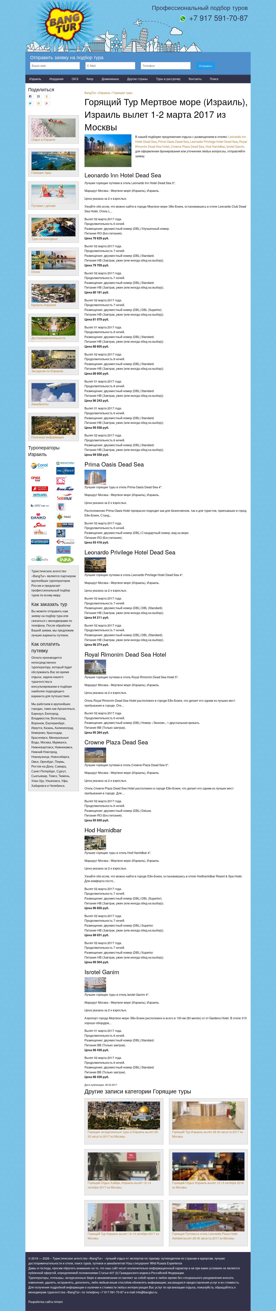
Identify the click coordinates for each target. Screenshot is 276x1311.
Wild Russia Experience (166, 1263)
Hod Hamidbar (215, 146)
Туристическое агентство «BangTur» (78, 1258)
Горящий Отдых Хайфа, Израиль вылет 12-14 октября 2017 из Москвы (119, 1185)
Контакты (195, 79)
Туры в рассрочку (168, 79)
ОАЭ (75, 79)
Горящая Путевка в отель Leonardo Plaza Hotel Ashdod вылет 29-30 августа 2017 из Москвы (205, 1236)
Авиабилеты (40, 404)
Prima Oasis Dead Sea (173, 141)
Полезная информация (47, 437)
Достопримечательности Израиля (48, 340)
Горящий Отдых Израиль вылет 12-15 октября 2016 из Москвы (208, 1185)
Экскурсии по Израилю (47, 371)
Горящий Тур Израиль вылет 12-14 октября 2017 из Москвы (123, 1236)
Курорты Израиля (43, 305)
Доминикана (110, 79)
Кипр (90, 79)
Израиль (35, 79)
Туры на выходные (44, 239)
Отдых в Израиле (43, 139)
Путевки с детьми (43, 205)
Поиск (214, 79)
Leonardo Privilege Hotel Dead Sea (214, 141)
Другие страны (137, 79)
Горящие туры (41, 172)
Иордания (56, 79)
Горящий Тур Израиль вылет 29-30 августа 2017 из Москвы (207, 1134)
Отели (35, 272)
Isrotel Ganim (235, 146)
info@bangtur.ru (146, 1292)
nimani (58, 1302)
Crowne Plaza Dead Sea (187, 146)
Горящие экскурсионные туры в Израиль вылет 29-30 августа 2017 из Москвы (123, 1134)
